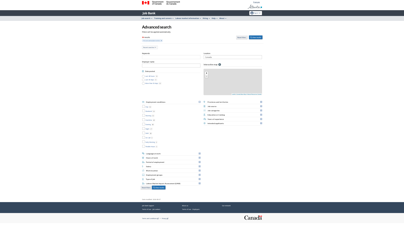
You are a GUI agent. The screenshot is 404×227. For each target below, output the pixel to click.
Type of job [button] (173, 179)
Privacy (165, 218)
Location (207, 53)
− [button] (206, 76)
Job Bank (149, 13)
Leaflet (233, 94)
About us (185, 206)
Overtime (153, 120)
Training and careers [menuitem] (163, 18)
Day (152, 107)
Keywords (146, 53)
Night (152, 129)
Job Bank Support (148, 206)
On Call (152, 138)
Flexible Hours (155, 147)
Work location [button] (173, 171)
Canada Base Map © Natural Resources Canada (248, 94)
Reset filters (241, 37)
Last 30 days (152, 80)
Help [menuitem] (214, 18)
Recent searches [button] (149, 47)
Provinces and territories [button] (234, 102)
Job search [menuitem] (146, 18)
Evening (153, 124)
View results (256, 37)
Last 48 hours (152, 76)
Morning (153, 116)
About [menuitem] (222, 18)
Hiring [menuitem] (205, 18)
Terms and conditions (150, 218)
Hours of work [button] (173, 158)
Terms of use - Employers (191, 209)
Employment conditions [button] (173, 102)
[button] (219, 64)
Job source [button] (234, 106)
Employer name (148, 62)
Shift (152, 133)
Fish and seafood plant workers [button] (151, 41)
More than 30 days (154, 83)
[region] (233, 82)
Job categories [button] (234, 111)
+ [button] (206, 73)
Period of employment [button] (173, 162)
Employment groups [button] (173, 175)
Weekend (153, 111)
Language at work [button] (173, 154)
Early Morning (155, 142)
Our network (226, 206)
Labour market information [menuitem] (187, 18)
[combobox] (171, 65)
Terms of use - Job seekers (151, 209)
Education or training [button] (234, 115)
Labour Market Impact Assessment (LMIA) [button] (173, 184)
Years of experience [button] (234, 119)
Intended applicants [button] (234, 123)
